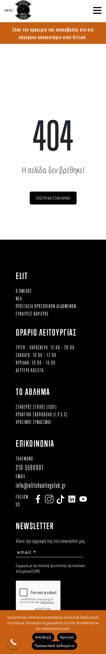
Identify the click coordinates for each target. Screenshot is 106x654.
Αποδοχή (43, 637)
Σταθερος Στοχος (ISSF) (36, 407)
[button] (97, 10)
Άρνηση (67, 637)
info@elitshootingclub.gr (41, 485)
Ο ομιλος (24, 291)
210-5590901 (30, 467)
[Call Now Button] (14, 642)
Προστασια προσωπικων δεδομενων (46, 306)
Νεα (19, 298)
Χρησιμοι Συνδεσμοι (34, 422)
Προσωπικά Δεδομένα (54, 645)
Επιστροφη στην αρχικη (53, 198)
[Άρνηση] (99, 632)
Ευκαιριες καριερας (32, 314)
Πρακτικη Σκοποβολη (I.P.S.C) (42, 414)
